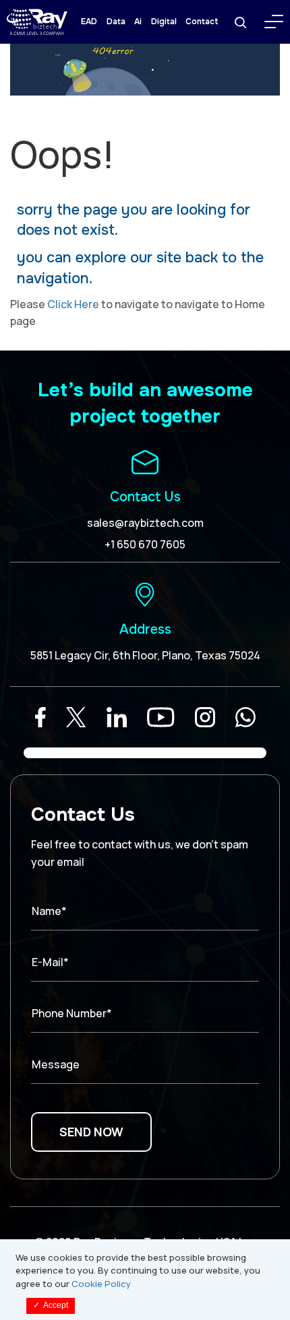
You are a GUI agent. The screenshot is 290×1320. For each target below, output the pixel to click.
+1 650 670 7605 (145, 544)
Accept (50, 1305)
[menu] (273, 21)
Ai (138, 21)
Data (116, 21)
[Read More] (40, 717)
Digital (164, 21)
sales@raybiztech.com (145, 522)
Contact (202, 21)
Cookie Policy (101, 1284)
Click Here (73, 304)
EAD (89, 21)
